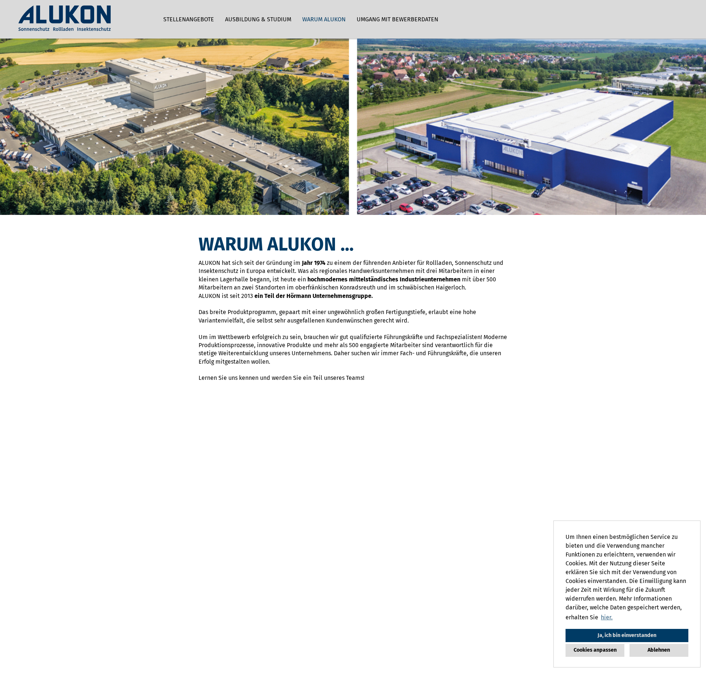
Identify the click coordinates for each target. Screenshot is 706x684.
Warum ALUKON (324, 19)
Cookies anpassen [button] (595, 650)
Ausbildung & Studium (258, 19)
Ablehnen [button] (659, 650)
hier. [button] (607, 617)
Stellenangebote (188, 19)
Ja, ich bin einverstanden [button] (627, 635)
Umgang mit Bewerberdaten (397, 19)
